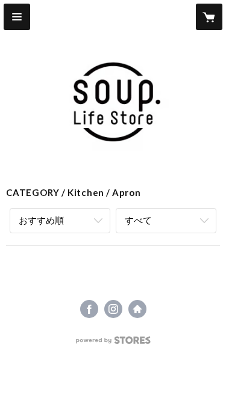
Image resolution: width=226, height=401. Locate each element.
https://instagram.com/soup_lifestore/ (113, 309)
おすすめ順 (41, 220)
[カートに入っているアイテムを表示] (209, 17)
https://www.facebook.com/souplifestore (89, 309)
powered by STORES (113, 343)
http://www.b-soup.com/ (137, 309)
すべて (138, 220)
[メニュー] (17, 17)
